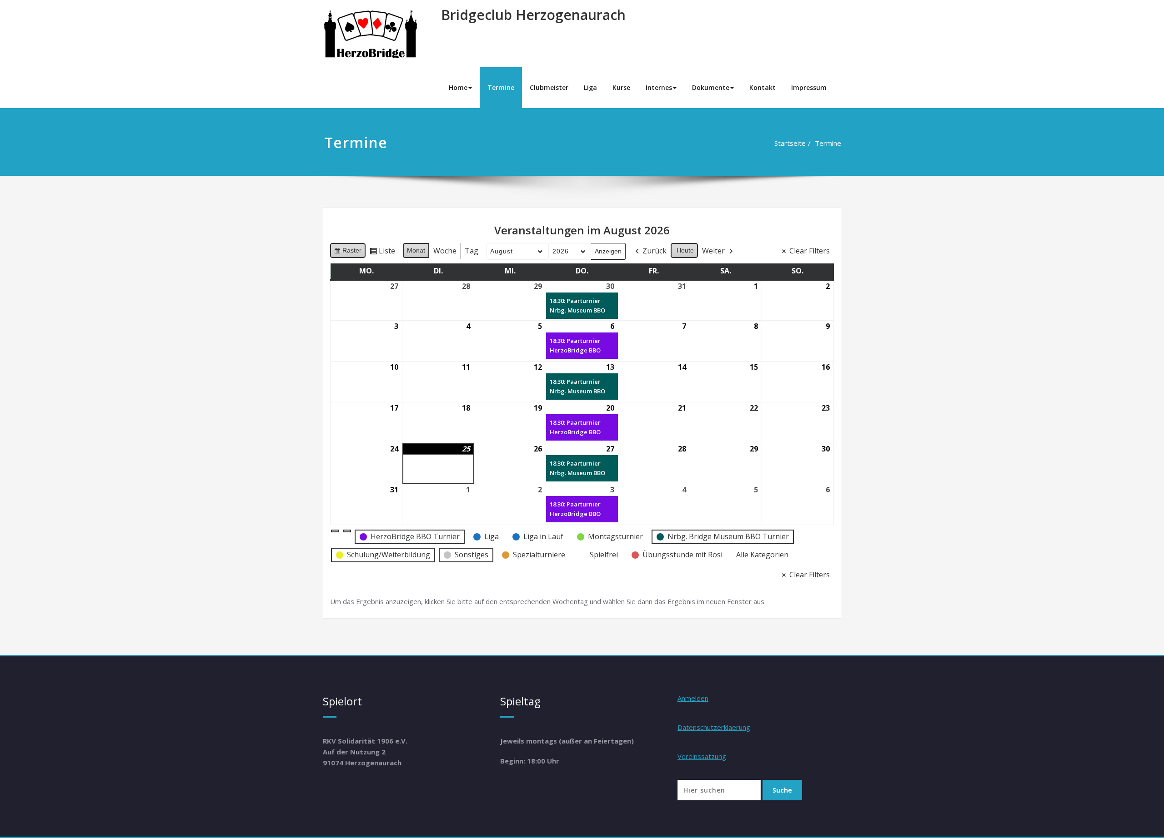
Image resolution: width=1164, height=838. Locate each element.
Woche (445, 251)
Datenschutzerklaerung (713, 727)
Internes (659, 87)
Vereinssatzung (701, 756)
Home (458, 87)
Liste (382, 252)
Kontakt (762, 87)
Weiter (713, 251)
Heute (685, 250)
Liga (590, 87)
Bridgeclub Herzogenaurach (533, 14)
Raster (347, 252)
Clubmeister (549, 87)
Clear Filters (809, 251)
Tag (471, 251)
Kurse (621, 87)
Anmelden (692, 698)
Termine (500, 87)
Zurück (654, 251)
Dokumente (710, 87)
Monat (416, 250)
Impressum (809, 87)
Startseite (790, 143)
